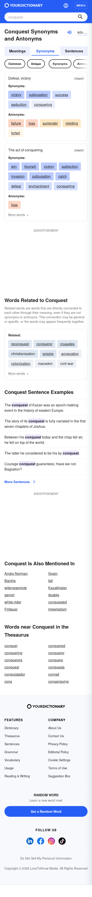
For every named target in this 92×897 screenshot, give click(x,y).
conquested (57, 602)
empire (48, 353)
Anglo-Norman (16, 573)
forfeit (15, 133)
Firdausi (10, 609)
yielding (71, 123)
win (14, 166)
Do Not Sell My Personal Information (46, 858)
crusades (67, 343)
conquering (43, 104)
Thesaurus (12, 736)
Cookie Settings (59, 760)
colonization (20, 363)
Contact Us (56, 736)
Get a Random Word (46, 811)
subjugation (38, 94)
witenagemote (15, 587)
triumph (30, 166)
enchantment (39, 186)
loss (32, 123)
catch (62, 176)
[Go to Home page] (23, 5)
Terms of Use (57, 768)
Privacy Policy (58, 744)
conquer (10, 645)
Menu (81, 5)
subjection (70, 166)
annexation (70, 353)
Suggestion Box (59, 776)
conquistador (14, 674)
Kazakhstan (57, 587)
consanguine (58, 681)
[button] (66, 5)
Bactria (10, 580)
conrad (53, 674)
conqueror (44, 343)
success (61, 94)
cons (8, 681)
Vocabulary (12, 760)
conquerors (13, 659)
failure (16, 123)
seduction (19, 104)
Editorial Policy (58, 752)
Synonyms (45, 50)
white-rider (12, 602)
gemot (9, 594)
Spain (53, 573)
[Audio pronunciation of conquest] (69, 32)
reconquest (20, 343)
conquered (56, 645)
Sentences (74, 50)
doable (53, 594)
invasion (18, 176)
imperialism (57, 609)
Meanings (17, 50)
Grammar (11, 752)
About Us (54, 728)
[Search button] (80, 17)
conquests (56, 667)
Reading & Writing (17, 776)
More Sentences (17, 481)
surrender (50, 123)
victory (16, 94)
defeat (16, 186)
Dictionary (11, 728)
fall (50, 580)
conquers (55, 659)
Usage (9, 768)
